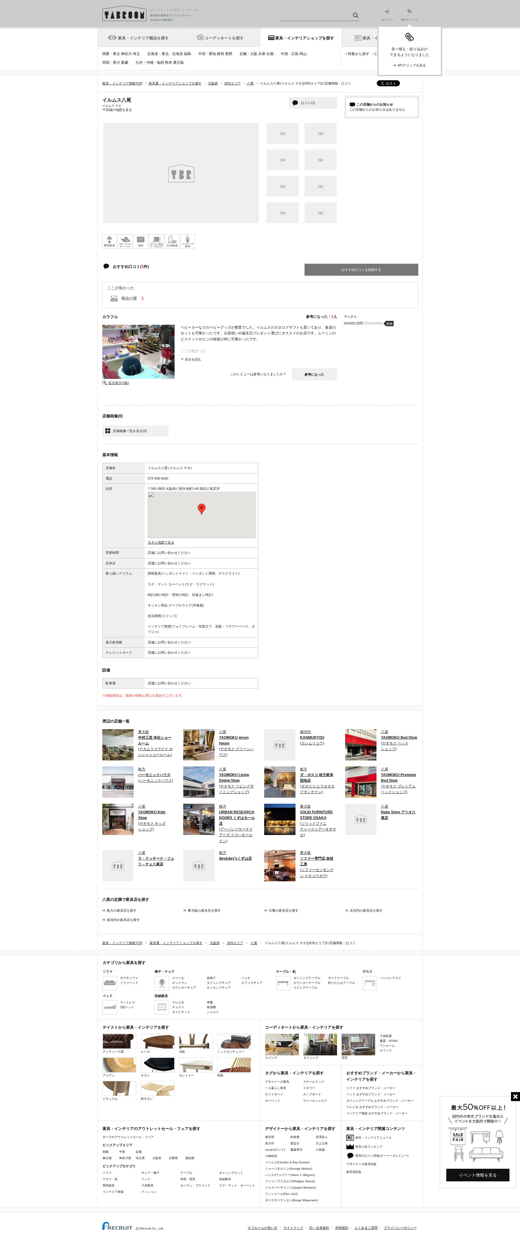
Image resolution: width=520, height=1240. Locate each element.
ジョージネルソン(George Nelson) (288, 1168)
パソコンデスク (390, 978)
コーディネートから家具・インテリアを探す (304, 1027)
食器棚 (211, 1007)
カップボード (312, 1094)
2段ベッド (127, 1007)
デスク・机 (110, 1179)
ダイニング (310, 1057)
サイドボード (274, 1094)
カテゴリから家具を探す (124, 962)
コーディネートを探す (224, 38)
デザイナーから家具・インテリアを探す (300, 1128)
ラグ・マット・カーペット (237, 1185)
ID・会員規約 (319, 1227)
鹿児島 (178, 62)
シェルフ (213, 1012)
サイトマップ (293, 1227)
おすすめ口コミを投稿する (361, 270)
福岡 (160, 62)
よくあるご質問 (366, 1227)
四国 (106, 62)
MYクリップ (409, 19)
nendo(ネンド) (275, 1149)
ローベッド (272, 1100)
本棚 (210, 1002)
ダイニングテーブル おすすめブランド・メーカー (379, 1100)
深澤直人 (322, 1137)
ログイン (387, 19)
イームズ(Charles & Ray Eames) (287, 1162)
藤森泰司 (296, 1149)
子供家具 (147, 1185)
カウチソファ (129, 978)
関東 (106, 54)
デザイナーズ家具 (277, 1081)
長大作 (269, 1143)
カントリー (186, 1075)
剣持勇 (294, 1137)
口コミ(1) (308, 103)
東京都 (107, 1158)
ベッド (145, 1179)
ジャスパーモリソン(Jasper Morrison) (290, 1187)
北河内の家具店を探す (366, 910)
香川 (116, 62)
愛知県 (189, 1158)
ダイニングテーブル (306, 978)
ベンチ (245, 978)
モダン (145, 1075)
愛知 (212, 54)
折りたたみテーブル (341, 982)
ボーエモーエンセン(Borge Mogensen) (291, 1200)
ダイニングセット (231, 1172)
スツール (178, 978)
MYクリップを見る (412, 65)
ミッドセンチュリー (230, 1051)
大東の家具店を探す (284, 910)
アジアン (109, 1075)
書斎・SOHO (389, 1040)
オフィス (386, 1050)
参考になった (314, 374)
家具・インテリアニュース (373, 1137)
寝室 (345, 1057)
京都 (270, 54)
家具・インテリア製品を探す (143, 38)
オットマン (179, 982)
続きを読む (193, 359)
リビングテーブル (305, 987)
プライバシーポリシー (400, 1227)
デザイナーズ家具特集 (361, 1164)
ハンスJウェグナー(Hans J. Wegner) (290, 1175)
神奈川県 (125, 1158)
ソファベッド (129, 982)
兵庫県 (173, 1158)
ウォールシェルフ (315, 1100)
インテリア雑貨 (113, 1191)
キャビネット (181, 1012)
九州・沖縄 (144, 62)
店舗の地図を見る (119, 109)
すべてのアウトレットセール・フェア (128, 1137)
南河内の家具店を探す (123, 920)
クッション (148, 1191)
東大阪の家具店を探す (204, 910)
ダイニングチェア (219, 982)
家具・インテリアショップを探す (304, 38)
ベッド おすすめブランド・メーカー (370, 1094)
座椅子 (211, 978)
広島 (295, 54)
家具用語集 (353, 1172)
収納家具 (225, 1179)
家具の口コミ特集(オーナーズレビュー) (381, 1155)
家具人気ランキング (368, 1146)
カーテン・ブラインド (195, 1185)
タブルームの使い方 (262, 1227)
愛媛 (124, 62)
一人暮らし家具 (275, 1088)
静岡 (220, 54)
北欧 (182, 1051)
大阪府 (156, 1158)
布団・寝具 (187, 1179)
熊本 (168, 62)
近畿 (243, 54)
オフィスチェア (251, 982)
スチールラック (313, 1081)
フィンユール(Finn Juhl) (281, 1193)
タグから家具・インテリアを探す (294, 1073)
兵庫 (261, 54)
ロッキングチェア (219, 987)
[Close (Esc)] (515, 1096)
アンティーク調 (113, 1051)
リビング (271, 1057)
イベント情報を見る (478, 1175)
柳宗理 (269, 1137)
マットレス (127, 1002)
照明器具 (109, 1185)
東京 (116, 54)
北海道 (177, 54)
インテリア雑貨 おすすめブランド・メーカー (376, 1113)
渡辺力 (294, 1143)
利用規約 (341, 1227)
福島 (187, 54)
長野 (228, 54)
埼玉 (136, 54)
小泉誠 (320, 1149)
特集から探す (359, 54)
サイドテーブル (338, 978)
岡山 (303, 54)
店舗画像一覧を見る (130, 431)
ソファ (107, 1172)
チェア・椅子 (150, 1172)
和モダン (147, 1098)
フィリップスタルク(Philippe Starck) (290, 1181)
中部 (202, 54)
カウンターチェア (184, 987)
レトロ (145, 1051)
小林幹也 (271, 1156)
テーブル (186, 1172)
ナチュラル (110, 1098)
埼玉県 (140, 1158)
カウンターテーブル (306, 982)
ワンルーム (387, 1045)
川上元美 (322, 1143)
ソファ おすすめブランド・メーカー (370, 1088)
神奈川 (126, 54)
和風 (220, 1075)
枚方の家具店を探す (122, 910)
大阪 (253, 54)
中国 (284, 54)
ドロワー (309, 1088)
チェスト (178, 1007)
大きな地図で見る (161, 542)
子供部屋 (386, 1036)
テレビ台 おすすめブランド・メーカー (372, 1107)
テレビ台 (178, 1002)
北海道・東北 (158, 54)
